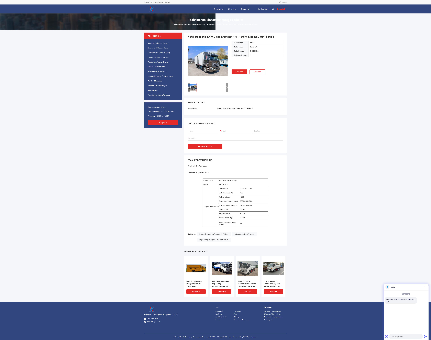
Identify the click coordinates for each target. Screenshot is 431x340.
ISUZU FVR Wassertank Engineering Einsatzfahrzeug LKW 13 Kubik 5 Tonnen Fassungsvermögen (221, 283)
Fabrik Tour (219, 314)
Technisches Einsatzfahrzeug (194, 24)
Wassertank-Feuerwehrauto (158, 62)
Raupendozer (152, 90)
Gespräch (163, 123)
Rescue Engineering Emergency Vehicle (213, 234)
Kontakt (218, 320)
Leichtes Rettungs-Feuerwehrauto (160, 76)
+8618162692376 (162, 116)
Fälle (235, 314)
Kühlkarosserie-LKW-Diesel (244, 234)
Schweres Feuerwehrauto (157, 71)
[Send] (425, 336)
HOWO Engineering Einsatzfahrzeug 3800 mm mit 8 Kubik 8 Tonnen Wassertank (273, 283)
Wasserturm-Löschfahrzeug (158, 57)
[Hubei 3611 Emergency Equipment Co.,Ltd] (151, 9)
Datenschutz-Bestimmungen (241, 320)
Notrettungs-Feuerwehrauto (158, 43)
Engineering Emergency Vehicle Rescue (213, 240)
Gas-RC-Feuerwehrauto (156, 67)
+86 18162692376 (167, 112)
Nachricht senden (205, 146)
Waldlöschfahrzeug (155, 81)
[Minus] (425, 287)
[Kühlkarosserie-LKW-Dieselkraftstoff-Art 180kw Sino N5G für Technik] (208, 61)
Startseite (178, 24)
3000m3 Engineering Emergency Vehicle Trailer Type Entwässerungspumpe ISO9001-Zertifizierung (195, 283)
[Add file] (386, 336)
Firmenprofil (219, 311)
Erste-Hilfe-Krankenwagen (157, 86)
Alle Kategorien (268, 320)
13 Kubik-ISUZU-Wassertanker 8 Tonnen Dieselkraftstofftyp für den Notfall (247, 283)
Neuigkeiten (237, 311)
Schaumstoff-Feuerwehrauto (158, 48)
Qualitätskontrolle (221, 317)
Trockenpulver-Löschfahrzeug (159, 53)
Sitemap (236, 317)
